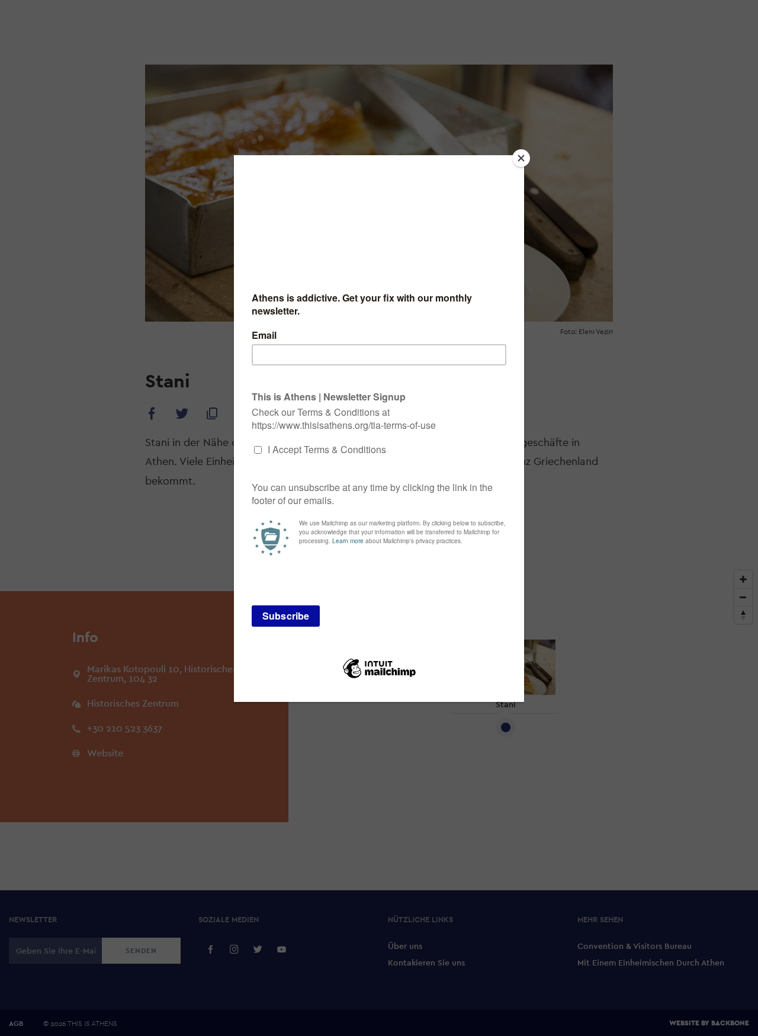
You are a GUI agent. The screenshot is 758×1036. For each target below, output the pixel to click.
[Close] (521, 158)
